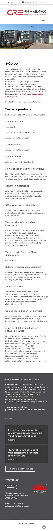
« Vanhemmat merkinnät (20, 469)
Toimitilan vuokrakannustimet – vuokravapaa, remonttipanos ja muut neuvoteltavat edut (25, 433)
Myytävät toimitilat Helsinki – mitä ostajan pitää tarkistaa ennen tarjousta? (24, 453)
